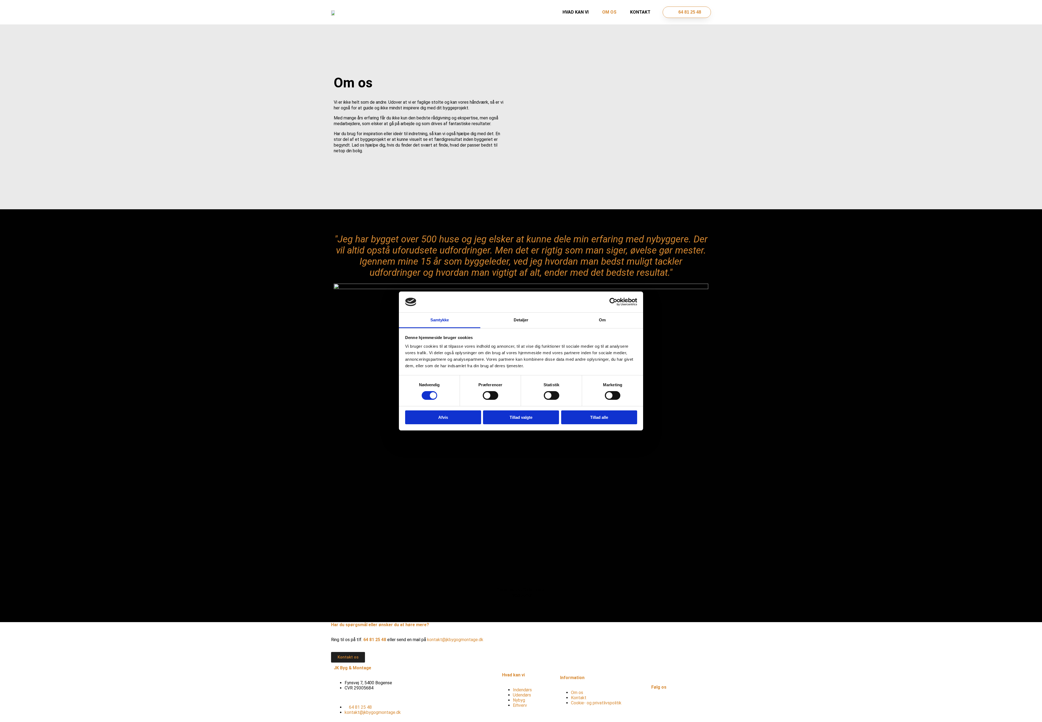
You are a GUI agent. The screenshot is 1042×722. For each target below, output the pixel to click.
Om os (609, 12)
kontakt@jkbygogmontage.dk (455, 639)
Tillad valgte (521, 417)
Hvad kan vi (576, 12)
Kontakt (640, 12)
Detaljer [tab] (521, 320)
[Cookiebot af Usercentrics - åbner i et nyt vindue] (613, 302)
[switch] (490, 395)
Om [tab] (602, 320)
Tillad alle (599, 417)
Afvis (443, 417)
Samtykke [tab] (439, 320)
